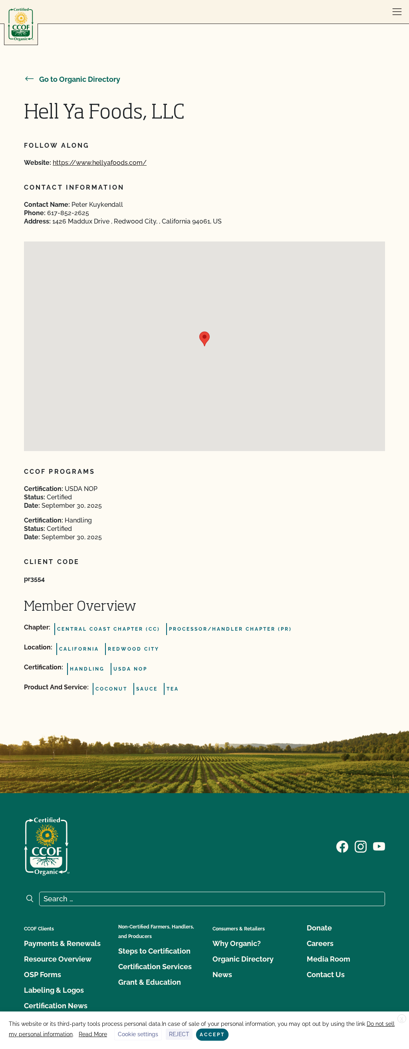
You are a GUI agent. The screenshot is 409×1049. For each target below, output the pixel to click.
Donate (319, 928)
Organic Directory (243, 959)
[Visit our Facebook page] (342, 846)
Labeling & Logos (54, 990)
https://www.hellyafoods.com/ (100, 162)
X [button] (401, 1019)
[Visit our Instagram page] (361, 846)
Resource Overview (57, 959)
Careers (320, 943)
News (222, 974)
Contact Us (326, 974)
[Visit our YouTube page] (379, 846)
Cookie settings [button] (138, 1034)
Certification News (55, 1005)
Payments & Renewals (62, 943)
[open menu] (397, 12)
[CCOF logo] (21, 24)
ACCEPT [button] (212, 1034)
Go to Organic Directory (79, 79)
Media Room (328, 959)
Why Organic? (236, 943)
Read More (93, 1034)
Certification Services (155, 966)
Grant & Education (149, 982)
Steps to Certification (154, 951)
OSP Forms (42, 974)
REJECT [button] (179, 1034)
